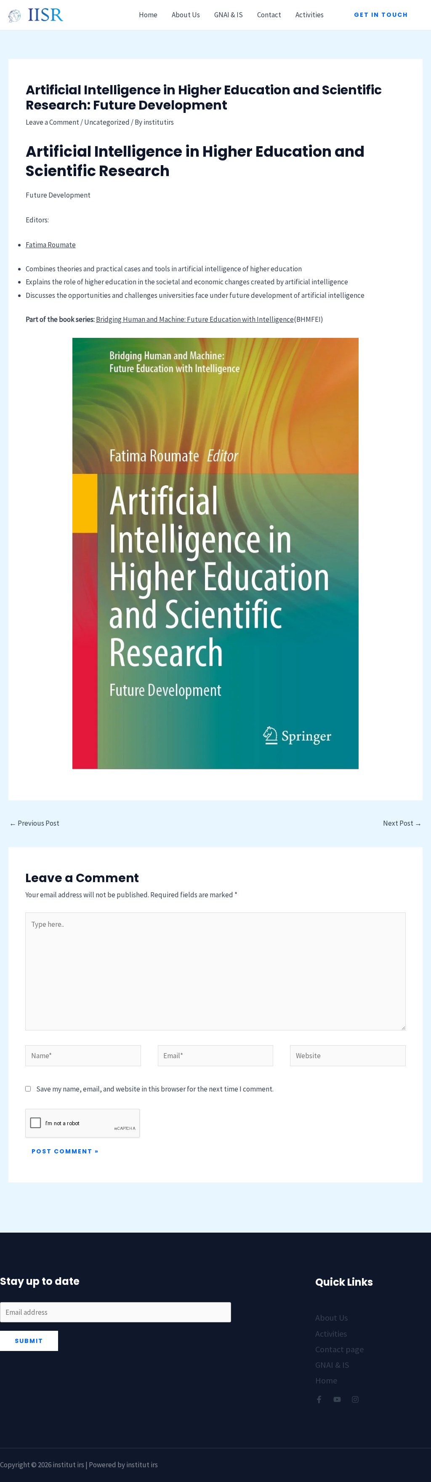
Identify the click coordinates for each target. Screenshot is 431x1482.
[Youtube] (337, 1399)
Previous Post (34, 823)
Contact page (339, 1349)
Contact (269, 14)
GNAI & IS (228, 14)
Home (148, 14)
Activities (309, 14)
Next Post (402, 823)
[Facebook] (319, 1399)
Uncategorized (107, 122)
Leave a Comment (52, 122)
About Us (186, 14)
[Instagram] (355, 1399)
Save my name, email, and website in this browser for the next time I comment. (155, 1089)
